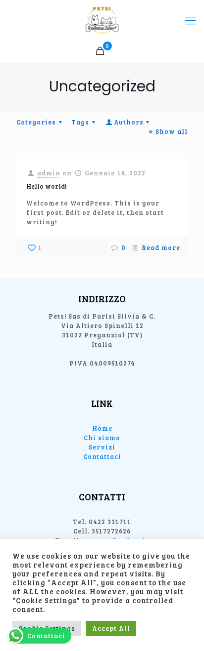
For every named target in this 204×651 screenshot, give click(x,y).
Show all (171, 131)
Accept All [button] (111, 628)
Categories (36, 122)
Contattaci (102, 456)
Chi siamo (102, 437)
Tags (80, 122)
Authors (129, 122)
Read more (161, 247)
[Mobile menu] (190, 19)
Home (102, 428)
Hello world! (46, 186)
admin (48, 172)
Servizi (102, 447)
